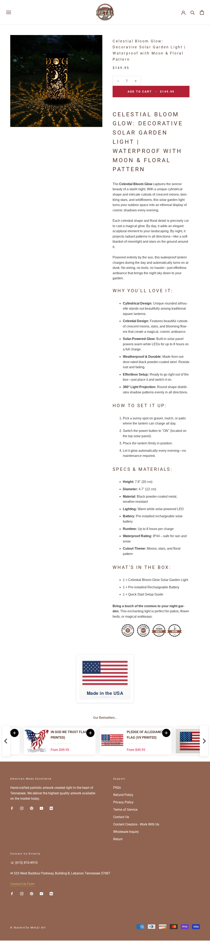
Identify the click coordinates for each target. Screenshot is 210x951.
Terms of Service (125, 810)
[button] (152, 733)
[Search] (193, 12)
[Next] (204, 741)
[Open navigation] (8, 12)
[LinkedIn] (51, 808)
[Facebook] (12, 808)
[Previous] (6, 741)
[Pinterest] (31, 808)
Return (118, 839)
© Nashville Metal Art (28, 927)
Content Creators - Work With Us (136, 824)
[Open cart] (202, 12)
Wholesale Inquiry (126, 832)
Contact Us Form (22, 884)
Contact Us (121, 817)
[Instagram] (21, 808)
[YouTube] (41, 808)
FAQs (117, 787)
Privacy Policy (123, 802)
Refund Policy (123, 795)
